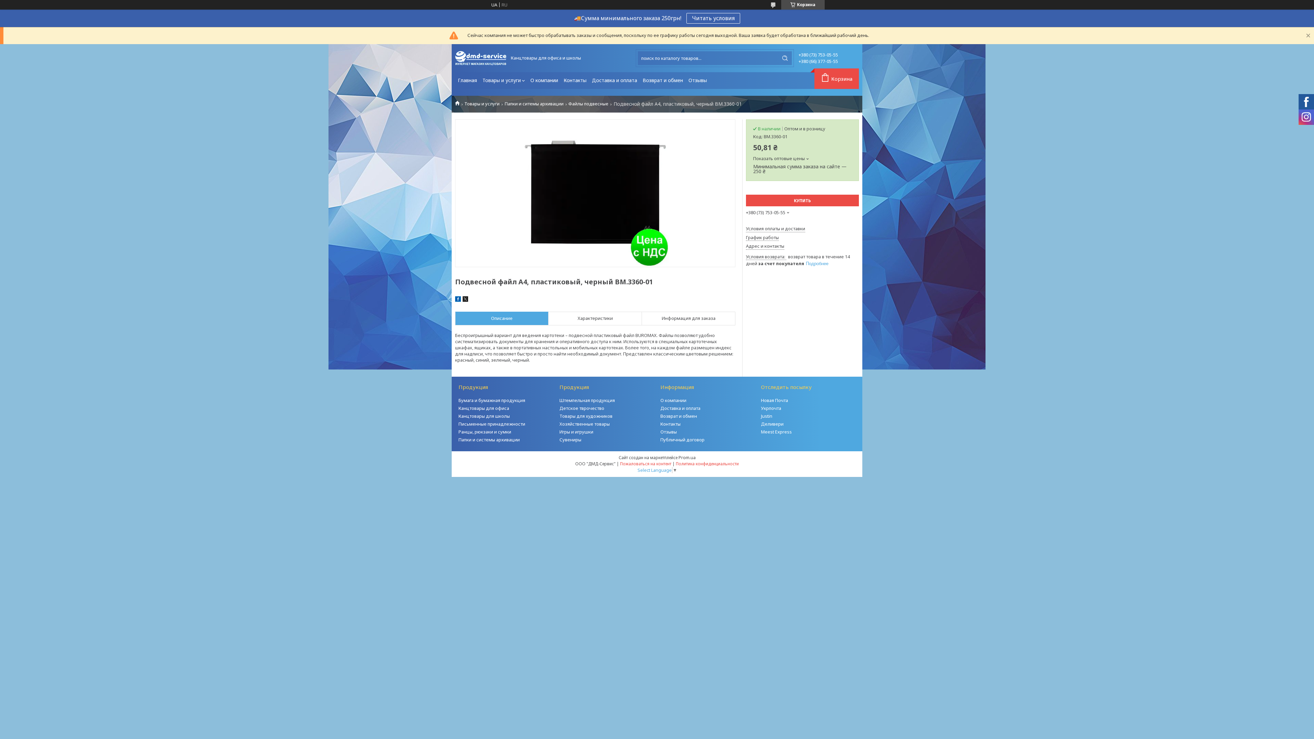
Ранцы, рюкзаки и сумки (485, 432)
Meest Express (776, 432)
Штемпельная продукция (587, 400)
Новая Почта (774, 400)
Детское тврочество (581, 408)
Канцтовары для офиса (484, 408)
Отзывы (697, 80)
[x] (465, 300)
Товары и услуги (501, 80)
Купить (802, 201)
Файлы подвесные (588, 104)
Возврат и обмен (663, 80)
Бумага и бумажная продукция (492, 400)
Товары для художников (586, 416)
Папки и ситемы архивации (534, 104)
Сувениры (570, 440)
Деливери (772, 424)
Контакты (575, 80)
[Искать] (785, 58)
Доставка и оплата (614, 80)
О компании (544, 80)
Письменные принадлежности (492, 424)
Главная (467, 80)
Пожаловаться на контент (645, 464)
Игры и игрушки (576, 432)
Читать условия (713, 18)
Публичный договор (682, 440)
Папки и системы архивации (489, 440)
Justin (766, 416)
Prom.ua (687, 457)
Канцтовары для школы (484, 416)
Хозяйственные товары (584, 424)
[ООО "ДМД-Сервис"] (480, 58)
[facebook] (458, 300)
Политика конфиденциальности (707, 464)
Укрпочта (771, 408)
